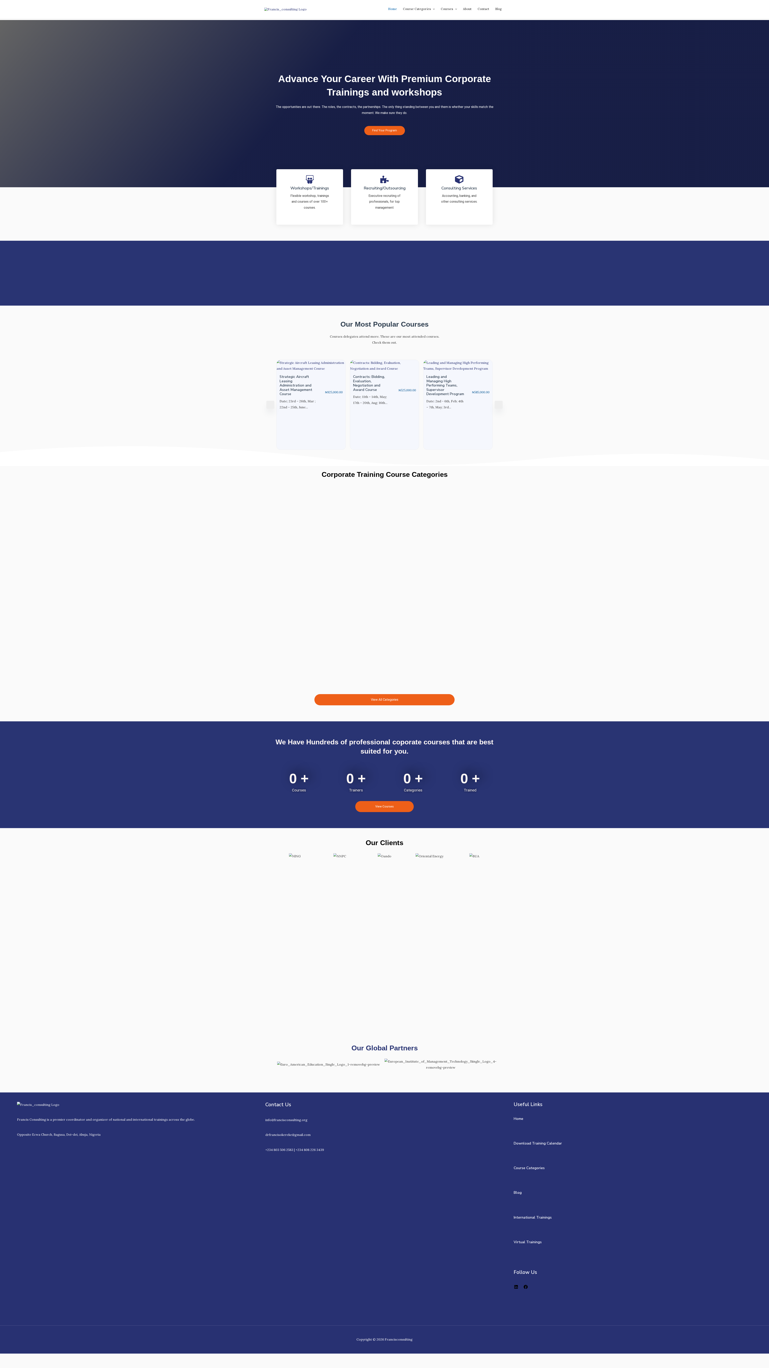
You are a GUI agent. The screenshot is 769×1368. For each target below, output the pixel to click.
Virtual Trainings (528, 1242)
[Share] (42, 1358)
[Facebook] (525, 1288)
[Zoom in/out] (8, 1358)
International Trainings (533, 1217)
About (467, 9)
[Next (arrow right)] (25, 1365)
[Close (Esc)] (58, 1358)
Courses (447, 9)
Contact (483, 9)
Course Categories (417, 9)
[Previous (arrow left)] (8, 1365)
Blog (498, 9)
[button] (433, 9)
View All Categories (384, 700)
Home (392, 9)
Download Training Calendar (538, 1143)
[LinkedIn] (516, 1288)
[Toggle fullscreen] (25, 1358)
